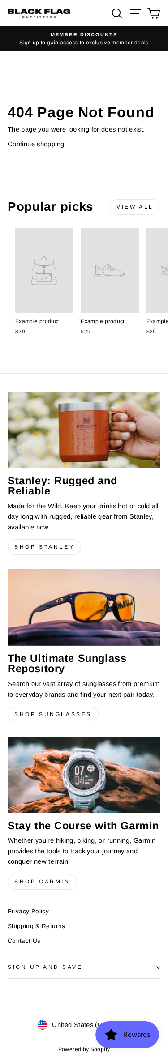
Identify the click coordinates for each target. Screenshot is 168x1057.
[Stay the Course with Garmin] (84, 775)
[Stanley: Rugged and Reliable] (84, 430)
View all (135, 207)
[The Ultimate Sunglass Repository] (84, 607)
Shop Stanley (44, 547)
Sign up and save (45, 967)
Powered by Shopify (84, 1049)
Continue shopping (36, 144)
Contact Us (24, 941)
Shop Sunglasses (53, 714)
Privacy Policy (28, 911)
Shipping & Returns (36, 926)
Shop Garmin (42, 881)
